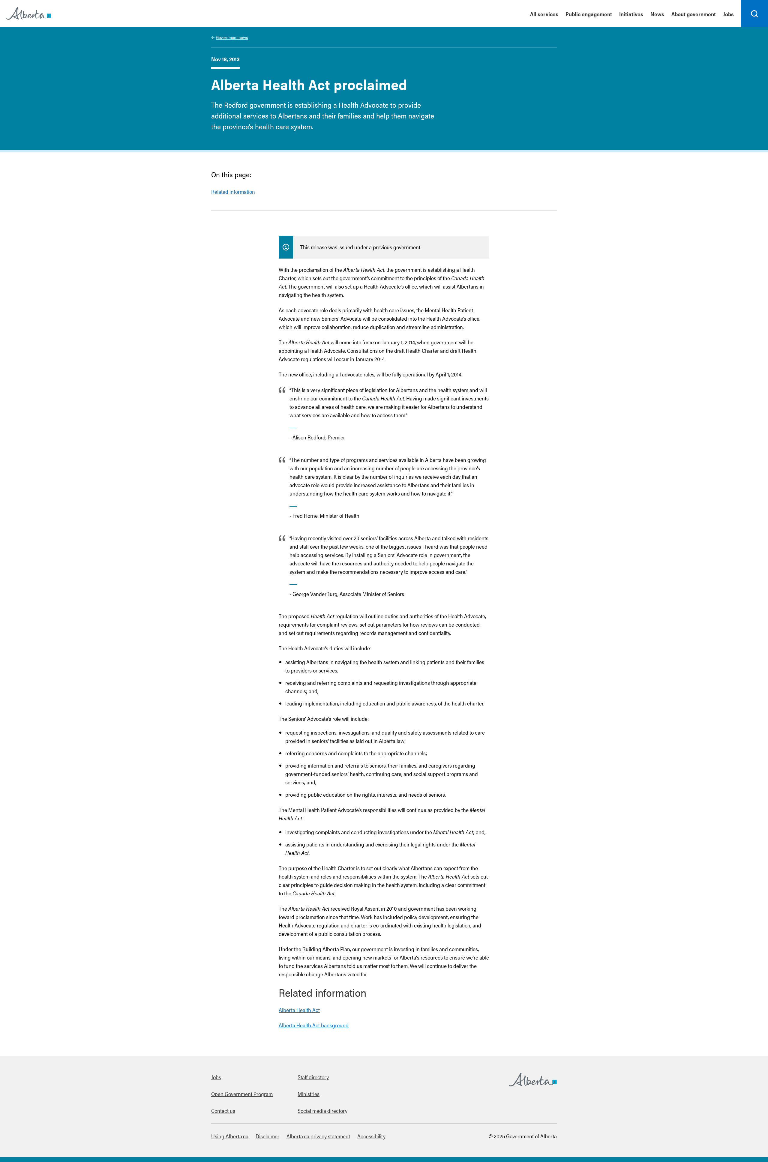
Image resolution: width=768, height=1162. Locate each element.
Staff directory (313, 1077)
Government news (232, 37)
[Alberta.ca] (28, 13)
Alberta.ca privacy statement (318, 1136)
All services (544, 14)
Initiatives (631, 14)
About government (693, 14)
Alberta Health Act (299, 1010)
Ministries (309, 1094)
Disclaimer (267, 1136)
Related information (233, 191)
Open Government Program (242, 1094)
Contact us (223, 1110)
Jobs (728, 14)
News (657, 14)
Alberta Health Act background (314, 1025)
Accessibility (371, 1136)
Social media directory (322, 1110)
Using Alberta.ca (229, 1136)
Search (754, 26)
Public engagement (589, 14)
